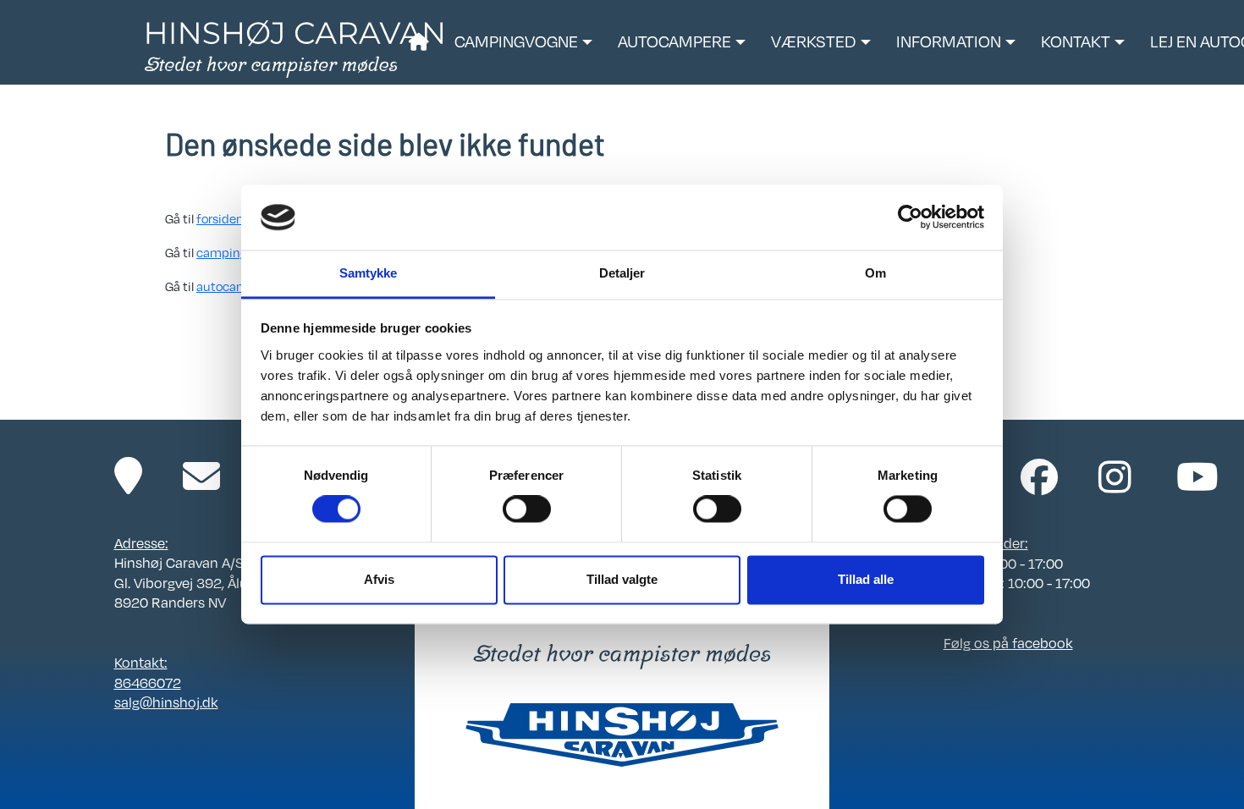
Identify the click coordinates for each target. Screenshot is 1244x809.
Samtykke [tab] (368, 273)
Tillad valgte (622, 579)
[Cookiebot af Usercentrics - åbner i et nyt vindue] (910, 217)
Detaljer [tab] (622, 273)
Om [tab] (875, 273)
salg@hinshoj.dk (166, 702)
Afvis (379, 579)
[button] (523, 42)
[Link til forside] (294, 47)
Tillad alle (866, 579)
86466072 (147, 682)
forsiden (220, 218)
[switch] (527, 509)
